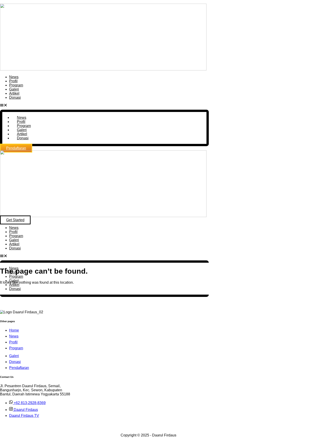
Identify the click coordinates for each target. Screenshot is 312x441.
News (14, 77)
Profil (13, 81)
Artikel (14, 93)
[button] (104, 105)
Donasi (15, 97)
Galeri (14, 89)
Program (16, 85)
